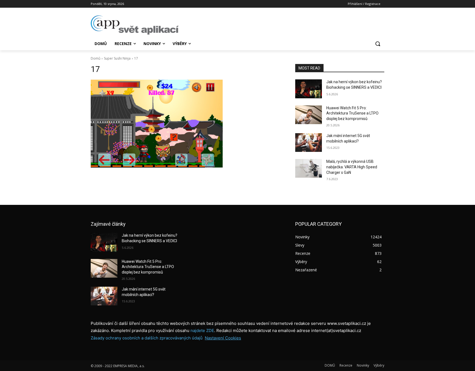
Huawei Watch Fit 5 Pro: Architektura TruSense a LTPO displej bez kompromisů (352, 113)
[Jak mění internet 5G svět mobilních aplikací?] (308, 142)
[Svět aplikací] (135, 25)
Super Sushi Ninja (117, 58)
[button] (377, 43)
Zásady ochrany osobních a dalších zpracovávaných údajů (147, 338)
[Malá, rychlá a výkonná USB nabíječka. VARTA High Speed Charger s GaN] (308, 168)
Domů (95, 58)
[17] (186, 124)
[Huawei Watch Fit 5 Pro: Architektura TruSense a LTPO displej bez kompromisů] (308, 114)
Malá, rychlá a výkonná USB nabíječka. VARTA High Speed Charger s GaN (351, 166)
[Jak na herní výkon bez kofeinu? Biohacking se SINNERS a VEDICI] (308, 88)
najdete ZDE (202, 330)
